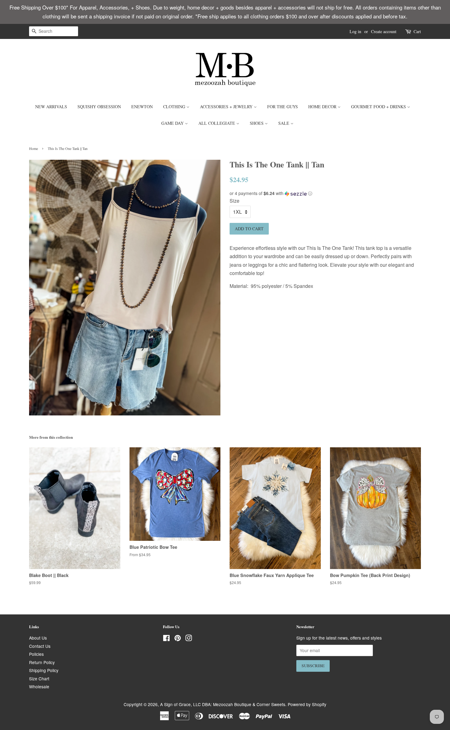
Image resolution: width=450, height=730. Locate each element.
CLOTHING (174, 106)
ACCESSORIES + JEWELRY (227, 106)
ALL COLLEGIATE (217, 123)
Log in (355, 31)
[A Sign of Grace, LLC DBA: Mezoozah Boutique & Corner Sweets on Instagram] (188, 639)
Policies (36, 654)
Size (234, 200)
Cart (417, 31)
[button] (325, 193)
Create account (383, 31)
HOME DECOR (323, 106)
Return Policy (42, 662)
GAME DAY (173, 123)
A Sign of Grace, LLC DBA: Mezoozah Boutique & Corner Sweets (222, 704)
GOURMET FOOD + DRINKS (379, 106)
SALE (284, 123)
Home (33, 148)
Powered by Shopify (307, 704)
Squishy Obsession (99, 106)
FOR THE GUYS (282, 106)
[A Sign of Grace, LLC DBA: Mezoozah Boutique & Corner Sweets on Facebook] (166, 639)
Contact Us (40, 646)
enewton (142, 106)
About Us (38, 638)
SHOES (257, 123)
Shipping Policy (43, 670)
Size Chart (39, 678)
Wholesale (39, 686)
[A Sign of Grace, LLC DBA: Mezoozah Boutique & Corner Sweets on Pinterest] (177, 639)
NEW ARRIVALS (51, 106)
